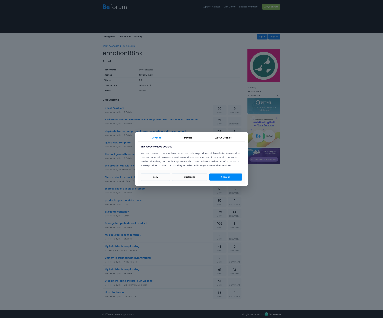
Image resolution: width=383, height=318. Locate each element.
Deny (155, 176)
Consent (156, 137)
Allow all (225, 176)
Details (188, 137)
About (223, 137)
